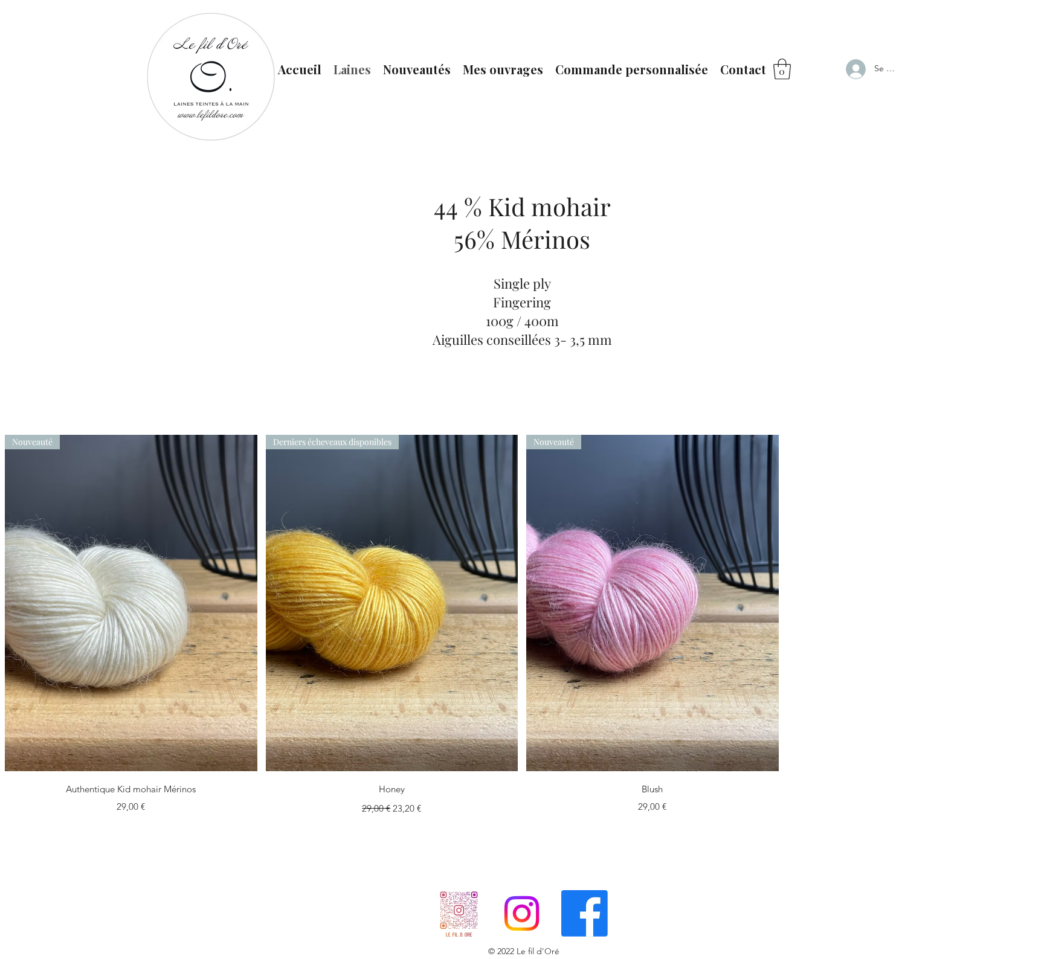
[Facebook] (584, 913)
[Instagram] (521, 913)
